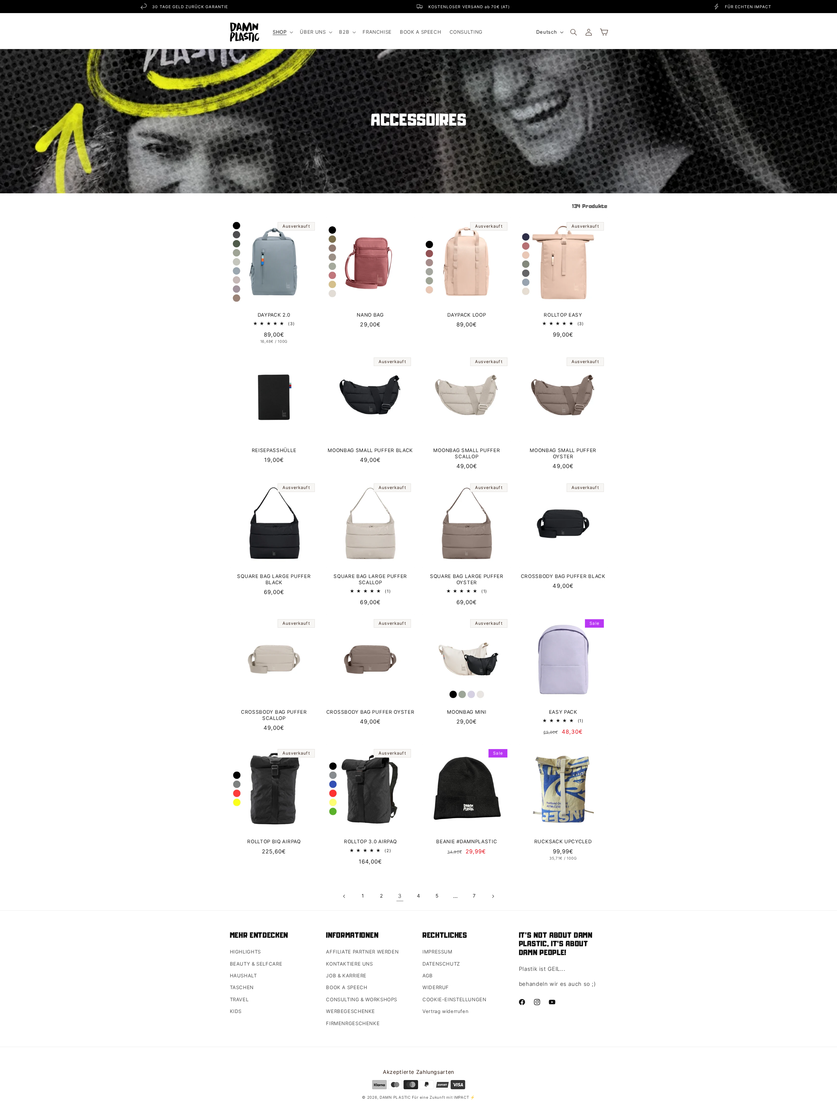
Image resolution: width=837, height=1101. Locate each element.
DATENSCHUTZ (441, 964)
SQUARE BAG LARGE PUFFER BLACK (274, 579)
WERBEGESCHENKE (350, 1011)
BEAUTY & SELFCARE (256, 964)
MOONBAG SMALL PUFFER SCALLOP (466, 453)
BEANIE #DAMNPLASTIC (466, 842)
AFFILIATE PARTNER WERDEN (362, 952)
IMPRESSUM (437, 952)
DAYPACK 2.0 (274, 315)
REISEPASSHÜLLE (274, 450)
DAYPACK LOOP (466, 315)
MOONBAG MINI (466, 712)
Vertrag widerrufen (445, 1011)
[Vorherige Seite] (344, 896)
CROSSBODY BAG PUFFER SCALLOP (274, 715)
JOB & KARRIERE (346, 976)
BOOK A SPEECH (346, 987)
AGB (427, 976)
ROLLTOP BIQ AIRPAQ (273, 842)
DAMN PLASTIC (396, 1097)
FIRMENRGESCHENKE (353, 1023)
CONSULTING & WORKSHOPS (361, 1000)
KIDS (236, 1011)
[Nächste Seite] (492, 896)
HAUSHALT (243, 976)
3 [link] (400, 896)
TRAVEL (239, 1000)
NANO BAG (370, 315)
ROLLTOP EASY (563, 315)
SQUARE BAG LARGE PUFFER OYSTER (467, 579)
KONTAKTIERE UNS (349, 964)
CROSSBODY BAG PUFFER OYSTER (370, 712)
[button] (282, 32)
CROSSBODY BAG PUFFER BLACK (563, 576)
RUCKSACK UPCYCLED (563, 842)
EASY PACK (563, 712)
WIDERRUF (435, 987)
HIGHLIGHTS (245, 952)
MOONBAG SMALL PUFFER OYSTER (563, 453)
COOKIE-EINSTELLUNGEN (454, 1000)
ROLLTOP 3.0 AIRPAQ (370, 842)
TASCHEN (242, 987)
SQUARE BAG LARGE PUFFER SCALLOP (370, 579)
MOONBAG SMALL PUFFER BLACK (370, 450)
